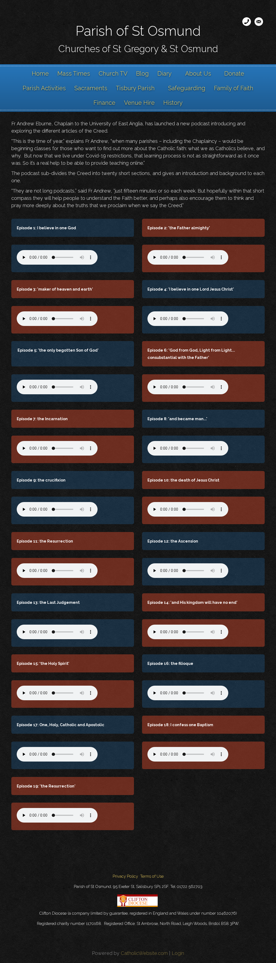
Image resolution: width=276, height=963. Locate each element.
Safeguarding (186, 88)
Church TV (113, 73)
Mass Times (73, 73)
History (173, 102)
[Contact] (246, 21)
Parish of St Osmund (138, 31)
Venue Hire (139, 102)
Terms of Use (152, 876)
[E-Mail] (258, 21)
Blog (142, 73)
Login (178, 953)
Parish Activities (44, 88)
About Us (198, 73)
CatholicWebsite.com (144, 953)
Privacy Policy (125, 876)
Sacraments (90, 88)
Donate (234, 73)
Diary (164, 73)
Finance (104, 102)
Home (40, 73)
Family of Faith (233, 88)
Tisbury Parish (135, 88)
